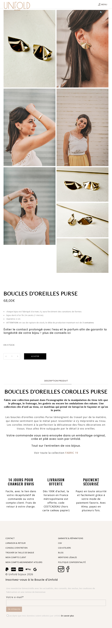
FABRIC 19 (71, 452)
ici (69, 333)
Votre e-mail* (15, 597)
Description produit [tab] (56, 380)
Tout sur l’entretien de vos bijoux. (56, 446)
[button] (101, 12)
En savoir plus (67, 615)
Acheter (35, 356)
